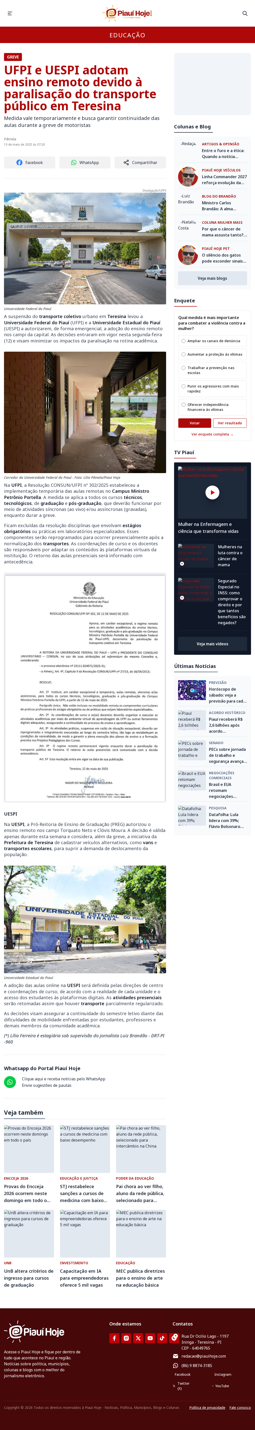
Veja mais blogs (212, 278)
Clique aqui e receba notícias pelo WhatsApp (63, 1079)
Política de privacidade (207, 1407)
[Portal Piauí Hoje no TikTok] (162, 1338)
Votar (195, 423)
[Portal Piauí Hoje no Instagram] (126, 1338)
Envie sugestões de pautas (46, 1085)
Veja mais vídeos (212, 644)
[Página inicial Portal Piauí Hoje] (127, 13)
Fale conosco (240, 1407)
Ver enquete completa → (212, 434)
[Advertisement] (212, 84)
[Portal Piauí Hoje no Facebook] (114, 1338)
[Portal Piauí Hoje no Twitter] (138, 1338)
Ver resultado (230, 423)
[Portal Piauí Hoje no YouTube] (150, 1338)
